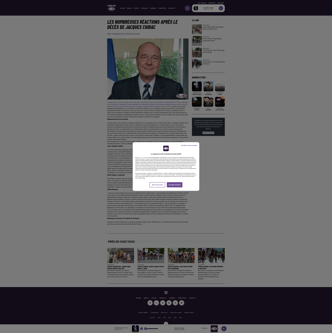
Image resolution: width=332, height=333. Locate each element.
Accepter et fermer (175, 185)
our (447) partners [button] (143, 157)
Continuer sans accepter (189, 145)
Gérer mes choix (157, 185)
